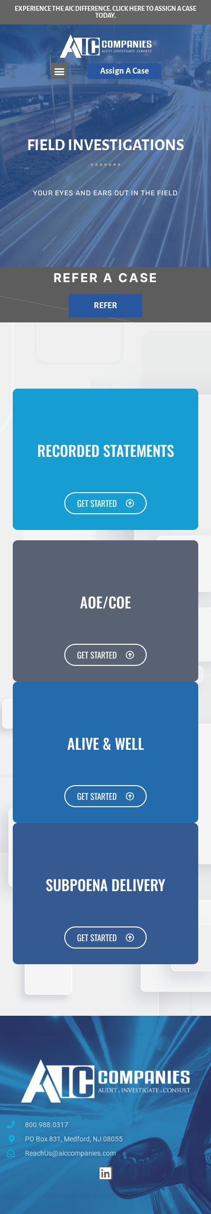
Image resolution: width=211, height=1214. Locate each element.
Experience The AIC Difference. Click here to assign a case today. (105, 12)
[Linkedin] (105, 1173)
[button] (59, 71)
